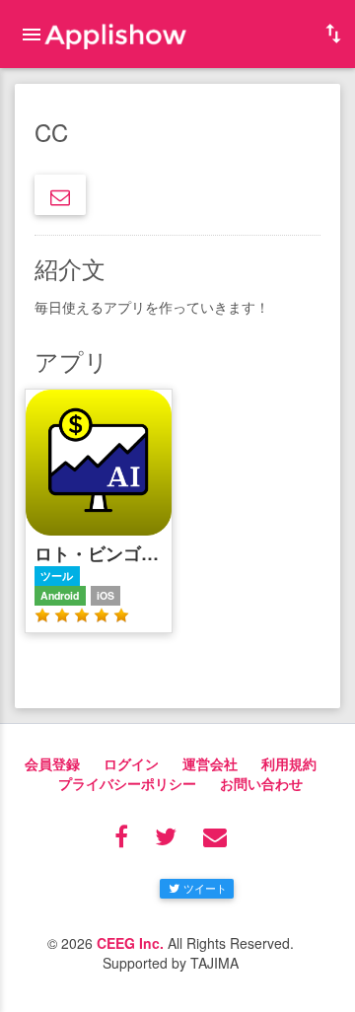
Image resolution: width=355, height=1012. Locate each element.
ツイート (205, 888)
